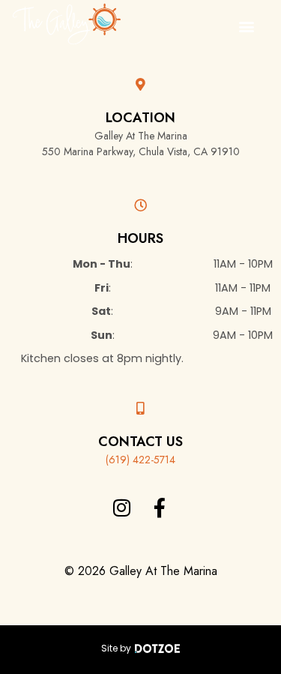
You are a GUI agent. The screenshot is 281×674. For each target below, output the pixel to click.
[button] (246, 26)
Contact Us (140, 441)
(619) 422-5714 (140, 459)
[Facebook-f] (159, 507)
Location (140, 117)
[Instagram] (121, 507)
